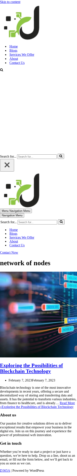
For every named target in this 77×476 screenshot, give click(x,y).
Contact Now (9, 252)
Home (13, 46)
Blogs (13, 50)
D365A (5, 470)
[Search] (1, 70)
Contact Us (17, 63)
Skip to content (10, 2)
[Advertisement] (38, 113)
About (13, 58)
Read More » (37, 405)
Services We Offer (21, 54)
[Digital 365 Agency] (21, 39)
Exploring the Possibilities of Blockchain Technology (31, 368)
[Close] (7, 165)
